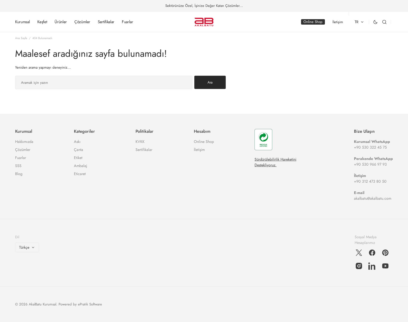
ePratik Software (90, 304)
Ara (210, 82)
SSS (18, 165)
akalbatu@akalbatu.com (372, 198)
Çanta (78, 149)
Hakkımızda (24, 141)
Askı (77, 141)
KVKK (140, 141)
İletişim (199, 149)
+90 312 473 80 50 (370, 181)
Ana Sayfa (21, 38)
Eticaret (80, 173)
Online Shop (204, 141)
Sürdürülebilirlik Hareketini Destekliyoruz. (275, 162)
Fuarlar (20, 157)
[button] (384, 22)
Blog (18, 173)
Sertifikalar (144, 149)
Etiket (78, 157)
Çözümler (22, 149)
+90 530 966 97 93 (370, 164)
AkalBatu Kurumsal (42, 304)
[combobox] (103, 82)
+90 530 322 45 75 (370, 147)
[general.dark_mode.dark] (375, 22)
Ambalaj (80, 165)
